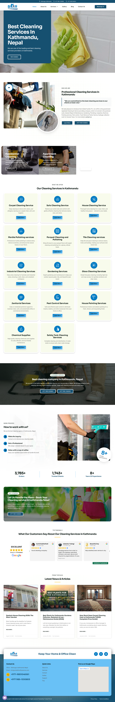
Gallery (64, 6)
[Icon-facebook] (96, 654)
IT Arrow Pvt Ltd (48, 699)
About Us (43, 6)
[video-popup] (9, 87)
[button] (109, 551)
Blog (72, 6)
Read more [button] (34, 558)
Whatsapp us (48, 169)
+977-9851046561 (20, 674)
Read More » (9, 629)
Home (34, 6)
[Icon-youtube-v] (106, 654)
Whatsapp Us (11, 169)
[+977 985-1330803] (8, 679)
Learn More (21, 217)
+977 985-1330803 (20, 679)
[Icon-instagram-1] (101, 654)
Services (53, 6)
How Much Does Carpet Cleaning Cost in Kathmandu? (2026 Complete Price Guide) (92, 617)
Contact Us (81, 6)
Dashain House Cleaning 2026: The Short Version (19, 616)
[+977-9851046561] (8, 674)
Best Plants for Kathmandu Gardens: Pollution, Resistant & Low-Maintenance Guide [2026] (57, 617)
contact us (88, 117)
